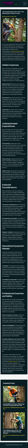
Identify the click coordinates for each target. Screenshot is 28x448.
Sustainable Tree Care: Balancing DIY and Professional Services (13, 404)
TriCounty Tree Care (12, 361)
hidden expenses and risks (18, 51)
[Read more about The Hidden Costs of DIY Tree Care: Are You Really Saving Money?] (14, 420)
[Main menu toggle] (24, 3)
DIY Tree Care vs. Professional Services (11, 407)
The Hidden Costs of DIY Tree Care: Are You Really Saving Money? (12, 432)
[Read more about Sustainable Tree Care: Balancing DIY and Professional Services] (14, 394)
